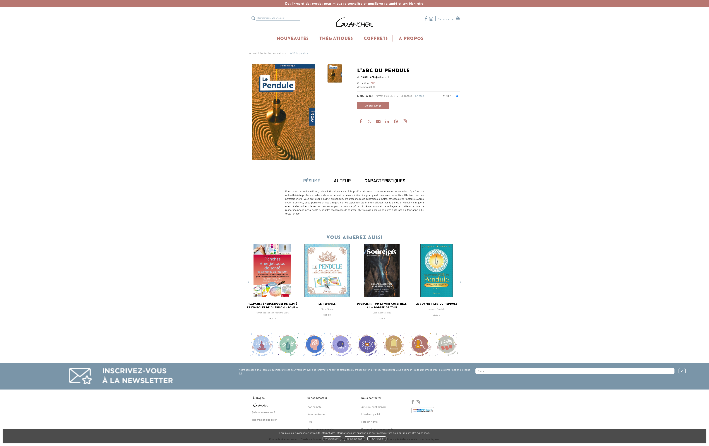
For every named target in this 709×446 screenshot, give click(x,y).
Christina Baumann (265, 312)
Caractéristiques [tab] (384, 180)
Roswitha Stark (282, 312)
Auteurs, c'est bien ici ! (374, 407)
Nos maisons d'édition (264, 419)
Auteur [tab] (342, 180)
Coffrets (376, 38)
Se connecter (446, 19)
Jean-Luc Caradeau (382, 312)
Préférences (332, 438)
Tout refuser (377, 438)
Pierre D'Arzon (327, 309)
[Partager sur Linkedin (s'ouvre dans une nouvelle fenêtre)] (387, 121)
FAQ (309, 421)
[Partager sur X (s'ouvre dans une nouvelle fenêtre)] (370, 121)
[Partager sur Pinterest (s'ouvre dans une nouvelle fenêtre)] (396, 121)
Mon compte (314, 407)
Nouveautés (293, 38)
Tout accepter (354, 438)
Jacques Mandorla (436, 309)
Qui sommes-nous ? (263, 412)
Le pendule (327, 303)
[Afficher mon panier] (457, 19)
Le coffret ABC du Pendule (437, 303)
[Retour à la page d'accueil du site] (354, 22)
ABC (373, 83)
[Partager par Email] (378, 121)
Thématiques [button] (336, 38)
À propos (411, 38)
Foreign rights (369, 421)
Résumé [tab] (311, 180)
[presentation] (249, 282)
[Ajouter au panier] (373, 105)
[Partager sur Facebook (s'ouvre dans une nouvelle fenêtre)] (361, 121)
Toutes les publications (273, 53)
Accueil (253, 53)
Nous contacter (316, 414)
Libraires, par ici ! (371, 414)
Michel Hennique (370, 76)
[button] (283, 112)
